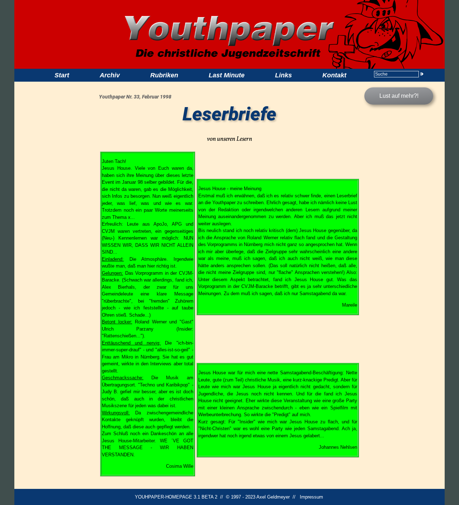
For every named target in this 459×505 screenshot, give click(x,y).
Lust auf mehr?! (398, 96)
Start (62, 75)
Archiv (110, 75)
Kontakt (334, 75)
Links (283, 75)
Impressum (311, 497)
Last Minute (227, 75)
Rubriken (164, 75)
